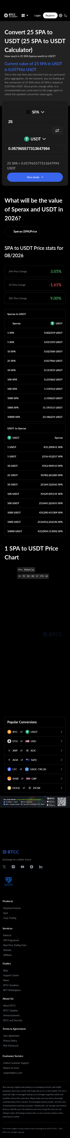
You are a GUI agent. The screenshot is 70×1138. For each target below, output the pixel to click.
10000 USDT (14, 531)
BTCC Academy (11, 985)
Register (50, 15)
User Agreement (11, 1035)
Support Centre (11, 975)
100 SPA (12, 379)
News (6, 980)
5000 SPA (13, 407)
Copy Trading (9, 918)
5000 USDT (14, 521)
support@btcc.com (12, 1072)
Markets (7, 950)
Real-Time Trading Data (14, 945)
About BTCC (9, 1005)
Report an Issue (11, 1067)
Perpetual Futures (12, 908)
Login (38, 15)
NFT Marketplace (12, 990)
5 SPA (10, 342)
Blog (5, 970)
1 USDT (11, 447)
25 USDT (12, 475)
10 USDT (12, 465)
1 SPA (10, 332)
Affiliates (7, 955)
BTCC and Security (12, 1020)
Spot (5, 913)
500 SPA (12, 388)
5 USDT (11, 456)
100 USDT (13, 493)
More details (33, 177)
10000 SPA (13, 416)
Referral (7, 935)
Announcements (11, 1015)
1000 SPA (13, 398)
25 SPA (11, 360)
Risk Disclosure (10, 1045)
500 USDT (13, 503)
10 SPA (11, 351)
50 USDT (12, 484)
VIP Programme (11, 940)
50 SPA (11, 370)
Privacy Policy (10, 1040)
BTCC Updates (10, 1010)
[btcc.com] (11, 15)
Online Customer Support (16, 1063)
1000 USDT (14, 512)
